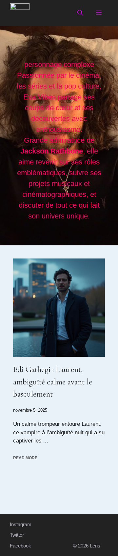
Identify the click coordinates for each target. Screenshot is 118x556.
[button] (80, 13)
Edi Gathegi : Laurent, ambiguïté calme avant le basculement (52, 381)
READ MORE (25, 458)
